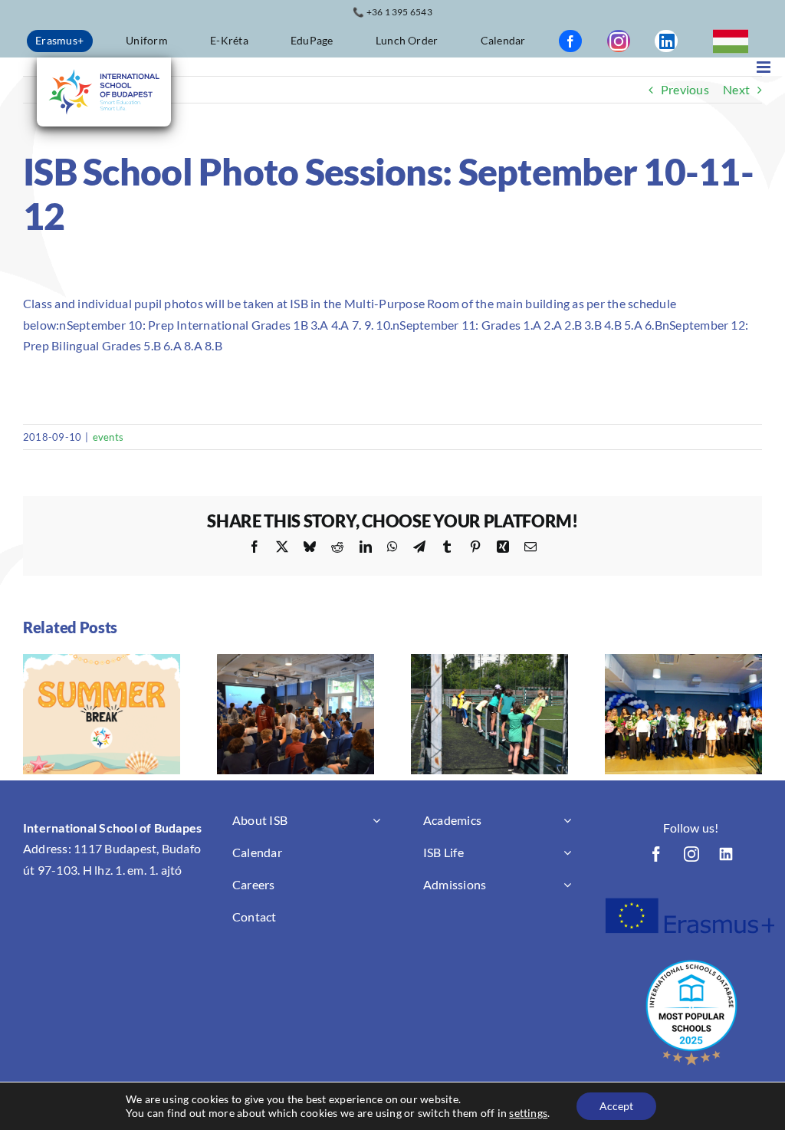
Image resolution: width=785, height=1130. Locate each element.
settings (528, 1112)
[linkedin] (666, 41)
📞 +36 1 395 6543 (392, 12)
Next (736, 89)
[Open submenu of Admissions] (567, 884)
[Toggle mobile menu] (765, 67)
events (108, 437)
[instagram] (618, 41)
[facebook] (570, 41)
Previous (685, 89)
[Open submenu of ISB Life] (567, 852)
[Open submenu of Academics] (567, 820)
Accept (616, 1105)
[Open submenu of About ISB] (376, 820)
